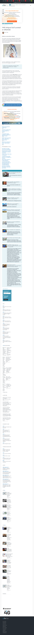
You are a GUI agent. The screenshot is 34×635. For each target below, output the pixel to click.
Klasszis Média (5, 627)
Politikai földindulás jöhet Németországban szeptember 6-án (9, 549)
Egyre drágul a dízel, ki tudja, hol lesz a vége (9, 566)
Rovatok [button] (20, 4)
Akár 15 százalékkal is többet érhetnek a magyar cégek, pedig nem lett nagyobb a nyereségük (8, 369)
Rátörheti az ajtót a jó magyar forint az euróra (9, 513)
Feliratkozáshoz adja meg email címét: (6, 291)
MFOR (5, 5)
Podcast (14, 4)
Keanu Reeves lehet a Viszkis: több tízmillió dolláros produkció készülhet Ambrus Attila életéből (8, 359)
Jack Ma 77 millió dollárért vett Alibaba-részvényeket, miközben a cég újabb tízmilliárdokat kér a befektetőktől (9, 351)
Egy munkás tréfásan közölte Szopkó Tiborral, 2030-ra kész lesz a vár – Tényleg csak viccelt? (7, 419)
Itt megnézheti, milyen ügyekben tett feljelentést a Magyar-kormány (6, 134)
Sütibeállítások (5, 632)
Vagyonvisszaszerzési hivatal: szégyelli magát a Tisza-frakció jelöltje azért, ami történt (10, 555)
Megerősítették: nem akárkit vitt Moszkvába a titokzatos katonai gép (6, 151)
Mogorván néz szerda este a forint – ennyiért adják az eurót (6, 143)
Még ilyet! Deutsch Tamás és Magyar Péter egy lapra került (9, 519)
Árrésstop (17, 4)
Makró (3, 23)
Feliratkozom (5, 299)
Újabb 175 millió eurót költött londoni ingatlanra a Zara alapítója (8, 378)
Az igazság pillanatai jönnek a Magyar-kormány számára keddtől (9, 529)
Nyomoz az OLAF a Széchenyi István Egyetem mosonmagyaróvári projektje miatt (7, 398)
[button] (14, 2)
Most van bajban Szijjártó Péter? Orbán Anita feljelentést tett (9, 572)
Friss (10, 4)
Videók (12, 4)
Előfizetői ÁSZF (5, 631)
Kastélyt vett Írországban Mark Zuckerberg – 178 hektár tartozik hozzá (8, 386)
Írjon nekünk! (4, 621)
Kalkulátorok (24, 4)
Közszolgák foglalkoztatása (9, 23)
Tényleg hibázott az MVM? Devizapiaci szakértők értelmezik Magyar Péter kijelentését (9, 579)
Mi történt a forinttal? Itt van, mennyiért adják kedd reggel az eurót (9, 544)
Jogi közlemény (5, 625)
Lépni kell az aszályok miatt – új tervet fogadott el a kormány (6, 130)
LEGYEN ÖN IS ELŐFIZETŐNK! (12, 109)
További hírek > (5, 392)
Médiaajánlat (4, 622)
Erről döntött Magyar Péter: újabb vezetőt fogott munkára (9, 500)
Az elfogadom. (6, 296)
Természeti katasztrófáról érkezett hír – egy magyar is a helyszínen (6, 157)
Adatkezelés (4, 626)
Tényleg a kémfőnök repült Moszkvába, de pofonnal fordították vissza (9, 494)
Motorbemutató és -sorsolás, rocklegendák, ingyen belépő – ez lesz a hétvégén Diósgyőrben (7, 415)
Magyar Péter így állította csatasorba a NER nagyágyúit (9, 561)
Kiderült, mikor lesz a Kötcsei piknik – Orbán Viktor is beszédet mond (6, 139)
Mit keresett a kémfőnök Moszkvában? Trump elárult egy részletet (6, 167)
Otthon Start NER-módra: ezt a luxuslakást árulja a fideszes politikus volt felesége (9, 506)
